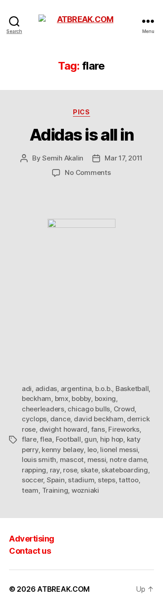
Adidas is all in (81, 135)
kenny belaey (63, 449)
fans (98, 429)
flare (29, 439)
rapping (34, 470)
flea (46, 439)
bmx (61, 398)
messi (96, 459)
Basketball (132, 388)
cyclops (34, 419)
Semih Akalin (62, 158)
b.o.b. (103, 388)
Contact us (30, 551)
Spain (56, 480)
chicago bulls (88, 409)
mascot (72, 459)
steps (106, 480)
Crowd (124, 409)
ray (55, 470)
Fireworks (123, 429)
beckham (36, 398)
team (30, 490)
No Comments (87, 172)
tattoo (128, 480)
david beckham (99, 419)
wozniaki (85, 490)
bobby (81, 398)
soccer (32, 480)
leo (92, 449)
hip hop (111, 439)
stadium (81, 480)
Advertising (31, 538)
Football (68, 439)
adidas (46, 388)
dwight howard (63, 429)
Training (55, 490)
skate (89, 470)
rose (70, 470)
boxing (105, 398)
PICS (81, 112)
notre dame (128, 459)
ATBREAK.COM (63, 589)
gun (90, 439)
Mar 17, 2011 (124, 158)
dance (60, 419)
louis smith (39, 459)
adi (27, 388)
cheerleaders (43, 409)
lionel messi (119, 449)
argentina (76, 388)
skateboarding (124, 470)
